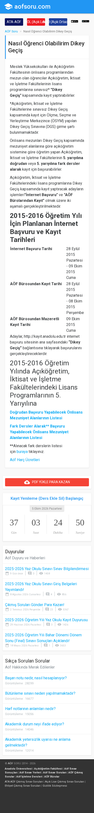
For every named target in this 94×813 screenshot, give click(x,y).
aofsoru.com (27, 6)
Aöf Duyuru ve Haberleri (25, 558)
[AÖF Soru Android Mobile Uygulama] (85, 21)
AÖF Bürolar (51, 776)
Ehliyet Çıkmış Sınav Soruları (22, 785)
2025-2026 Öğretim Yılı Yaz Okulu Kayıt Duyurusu (46, 620)
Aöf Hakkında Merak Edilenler (30, 667)
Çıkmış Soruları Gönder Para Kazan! (34, 604)
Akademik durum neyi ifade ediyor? (34, 724)
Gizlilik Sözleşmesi (55, 785)
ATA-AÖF (14, 22)
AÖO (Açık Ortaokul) (58, 22)
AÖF (10, 763)
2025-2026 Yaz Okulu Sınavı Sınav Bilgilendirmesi (47, 568)
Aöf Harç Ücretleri (25, 460)
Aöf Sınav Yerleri (30, 772)
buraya (22, 451)
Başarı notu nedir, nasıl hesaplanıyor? (36, 678)
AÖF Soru (11, 31)
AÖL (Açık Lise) (36, 22)
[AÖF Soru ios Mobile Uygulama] (74, 21)
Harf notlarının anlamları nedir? (30, 708)
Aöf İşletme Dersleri (29, 776)
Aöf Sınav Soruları (54, 772)
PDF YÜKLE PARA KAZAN (47, 482)
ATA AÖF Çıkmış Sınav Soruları (24, 781)
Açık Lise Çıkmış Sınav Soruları (64, 781)
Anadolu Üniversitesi (18, 768)
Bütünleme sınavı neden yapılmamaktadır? (40, 693)
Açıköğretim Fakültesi (48, 768)
